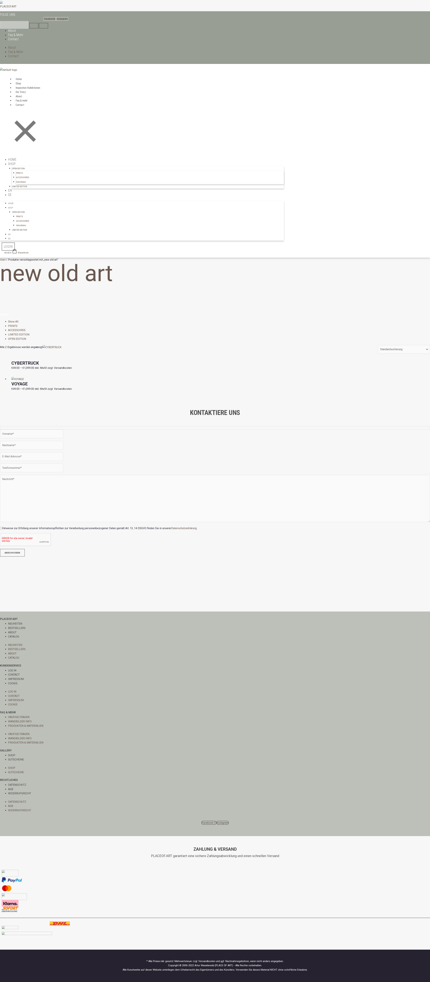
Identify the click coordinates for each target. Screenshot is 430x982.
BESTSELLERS (17, 628)
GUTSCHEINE (16, 759)
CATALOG (13, 636)
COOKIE (12, 683)
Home (19, 79)
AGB (10, 789)
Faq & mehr (22, 100)
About (12, 31)
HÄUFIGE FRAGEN (18, 717)
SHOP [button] (12, 164)
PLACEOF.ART (8, 6)
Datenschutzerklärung (184, 528)
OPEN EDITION (17, 338)
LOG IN (12, 670)
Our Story (21, 92)
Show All (13, 321)
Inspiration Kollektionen (28, 87)
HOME (12, 159)
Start (3, 259)
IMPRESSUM (16, 679)
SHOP (11, 755)
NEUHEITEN (15, 623)
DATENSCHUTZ (17, 784)
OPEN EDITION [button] (18, 168)
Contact (13, 39)
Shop (18, 83)
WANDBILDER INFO (20, 721)
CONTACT (14, 674)
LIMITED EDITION (19, 186)
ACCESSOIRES (22, 177)
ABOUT (12, 632)
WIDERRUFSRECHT (19, 793)
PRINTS (19, 173)
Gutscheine (21, 182)
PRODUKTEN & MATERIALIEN (25, 725)
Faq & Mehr (15, 35)
